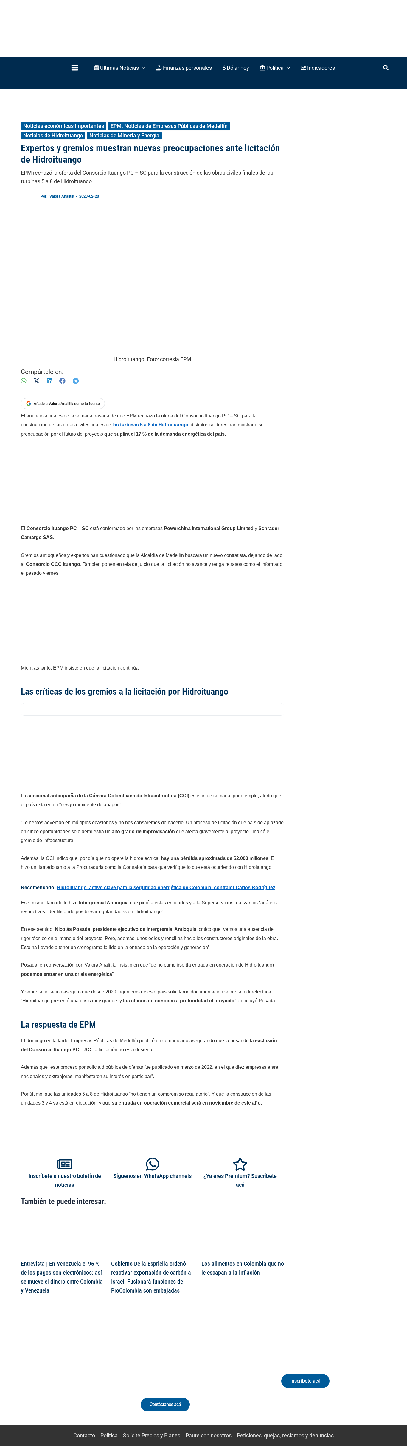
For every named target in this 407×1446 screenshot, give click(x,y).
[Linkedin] (46, 1377)
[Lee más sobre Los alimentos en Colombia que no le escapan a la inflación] (242, 1234)
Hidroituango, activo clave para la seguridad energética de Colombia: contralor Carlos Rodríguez (166, 887)
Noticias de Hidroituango (53, 135)
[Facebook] (62, 381)
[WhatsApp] (23, 381)
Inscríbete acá (305, 1381)
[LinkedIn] (49, 381)
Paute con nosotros (209, 1435)
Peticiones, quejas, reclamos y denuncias (285, 1435)
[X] (36, 381)
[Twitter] (35, 1377)
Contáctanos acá (165, 1404)
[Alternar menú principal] (74, 67)
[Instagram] (57, 1377)
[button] (119, 68)
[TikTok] (68, 1377)
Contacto (84, 1435)
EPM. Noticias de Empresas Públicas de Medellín (169, 126)
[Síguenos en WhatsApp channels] (152, 1164)
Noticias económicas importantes (63, 126)
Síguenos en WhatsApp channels (152, 1176)
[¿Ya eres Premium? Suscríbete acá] (240, 1164)
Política (109, 1435)
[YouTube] (79, 1377)
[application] (142, 68)
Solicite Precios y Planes (151, 1435)
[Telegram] (76, 381)
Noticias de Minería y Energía (124, 135)
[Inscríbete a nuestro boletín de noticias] (64, 1164)
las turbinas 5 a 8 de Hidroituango (150, 424)
